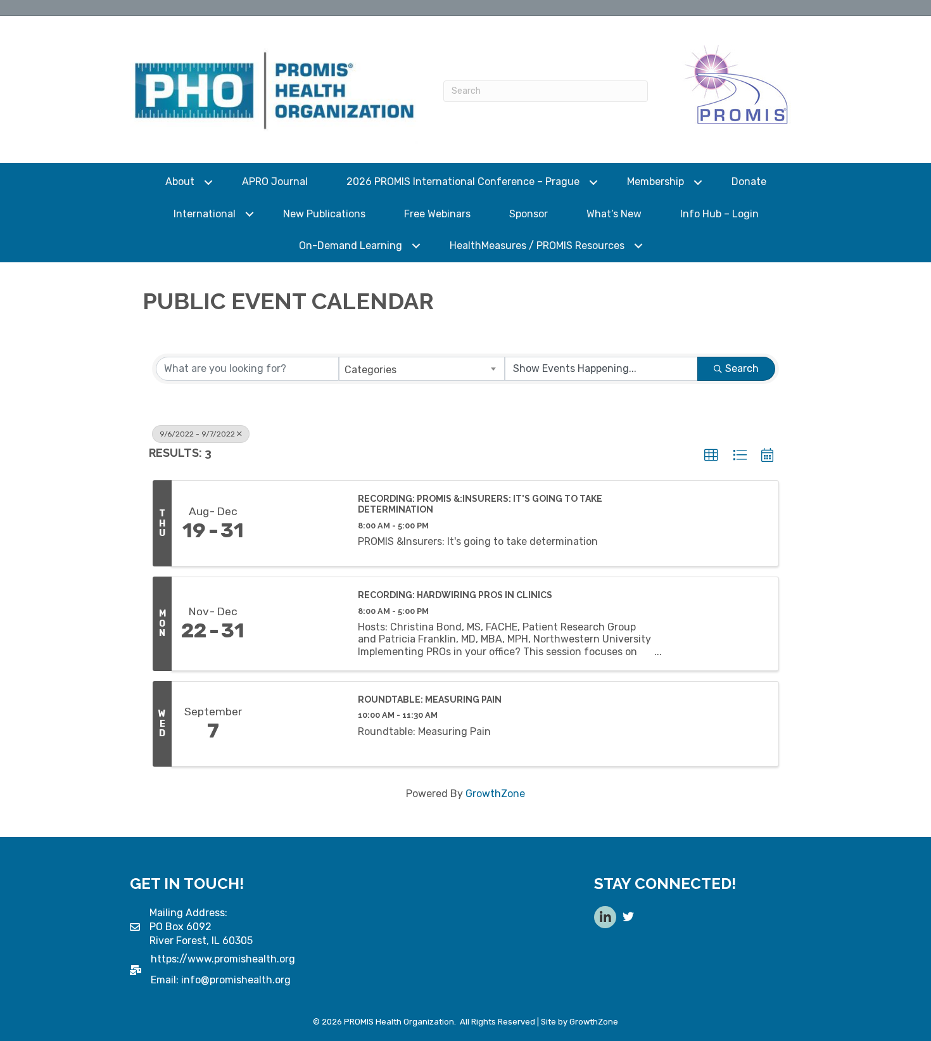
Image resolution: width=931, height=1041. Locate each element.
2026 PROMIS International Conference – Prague (463, 182)
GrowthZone (495, 794)
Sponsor (528, 214)
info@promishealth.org (236, 980)
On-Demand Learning (350, 245)
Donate (749, 182)
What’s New (614, 214)
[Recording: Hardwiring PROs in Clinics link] (299, 623)
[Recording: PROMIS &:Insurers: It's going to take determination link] (299, 523)
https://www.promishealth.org (223, 959)
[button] (711, 455)
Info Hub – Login (719, 214)
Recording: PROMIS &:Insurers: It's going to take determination (480, 504)
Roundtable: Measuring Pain (430, 699)
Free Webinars (437, 214)
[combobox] (422, 369)
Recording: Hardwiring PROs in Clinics (455, 595)
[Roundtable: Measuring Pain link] (299, 724)
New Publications (324, 214)
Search (742, 368)
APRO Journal (275, 182)
